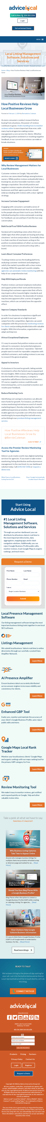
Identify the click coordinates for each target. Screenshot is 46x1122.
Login (22, 21)
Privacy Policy (16, 1059)
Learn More (37, 661)
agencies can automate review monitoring (18, 271)
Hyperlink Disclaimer (36, 1107)
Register (28, 1065)
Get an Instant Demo (23, 28)
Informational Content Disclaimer (13, 1109)
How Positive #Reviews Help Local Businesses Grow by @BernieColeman (22, 434)
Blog (8, 70)
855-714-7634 (18, 1029)
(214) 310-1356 (23, 467)
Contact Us (30, 1059)
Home (3, 70)
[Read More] (24, 942)
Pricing (23, 1054)
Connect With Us (25, 991)
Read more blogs (21, 950)
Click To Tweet (33, 442)
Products (13, 1054)
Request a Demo (23, 1073)
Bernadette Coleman (29, 113)
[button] (38, 39)
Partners (32, 1054)
